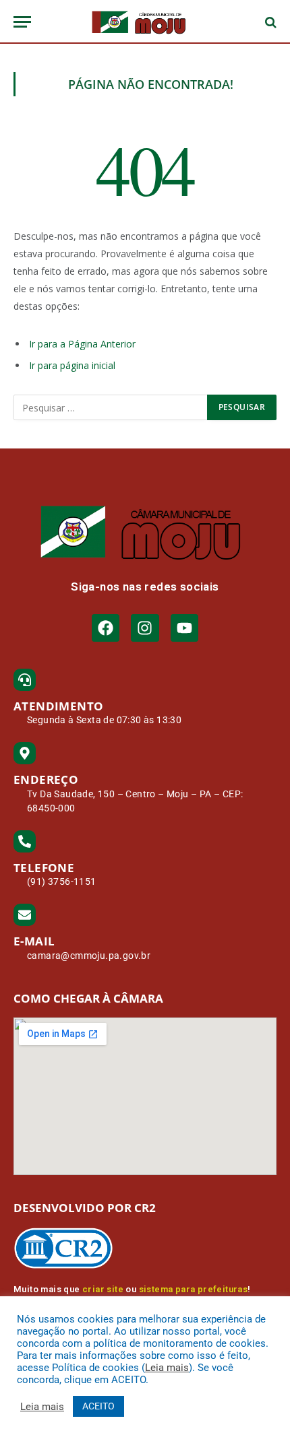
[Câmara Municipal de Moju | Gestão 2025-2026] (145, 22)
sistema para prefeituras (193, 1289)
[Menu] (22, 22)
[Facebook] (105, 628)
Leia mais (167, 1368)
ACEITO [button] (98, 1406)
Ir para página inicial (72, 365)
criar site (102, 1289)
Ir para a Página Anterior (82, 343)
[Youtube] (184, 628)
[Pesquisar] (269, 22)
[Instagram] (144, 628)
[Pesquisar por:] (110, 407)
